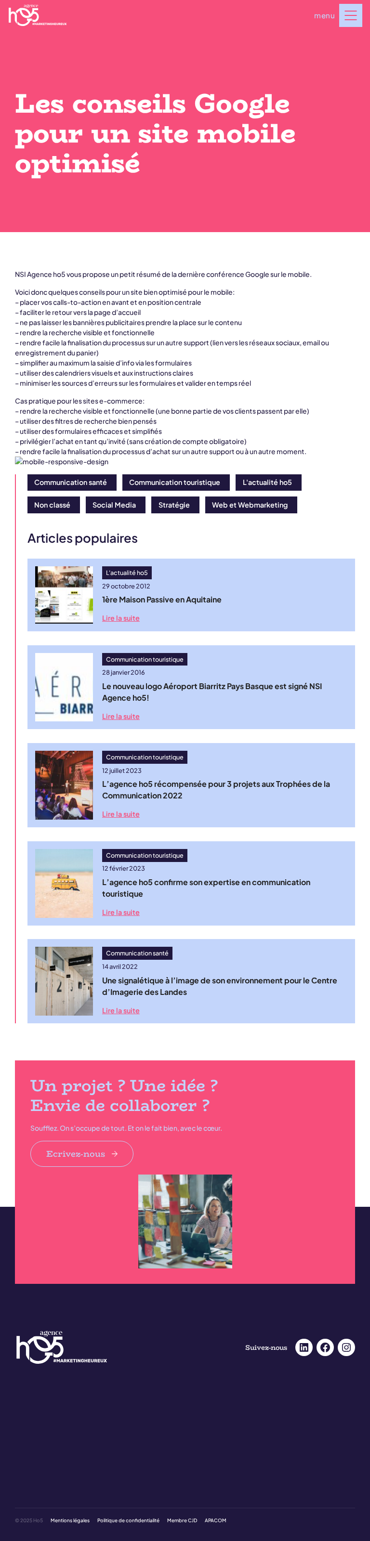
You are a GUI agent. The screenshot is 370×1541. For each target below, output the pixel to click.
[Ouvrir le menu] (350, 15)
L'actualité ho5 (267, 482)
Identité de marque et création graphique (245, 1461)
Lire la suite (121, 618)
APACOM (215, 1520)
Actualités (203, 1498)
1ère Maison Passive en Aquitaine (162, 599)
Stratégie (174, 504)
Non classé (52, 504)
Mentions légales (70, 1520)
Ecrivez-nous (76, 1153)
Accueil (25, 1400)
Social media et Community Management (72, 1449)
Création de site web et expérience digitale (247, 1449)
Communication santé (70, 482)
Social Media (114, 504)
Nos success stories (42, 1412)
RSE (20, 1511)
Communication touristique (174, 482)
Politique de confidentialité (128, 1520)
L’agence (27, 1498)
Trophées (27, 1425)
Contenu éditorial (39, 1461)
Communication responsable (229, 1412)
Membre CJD (182, 1520)
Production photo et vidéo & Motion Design (74, 1474)
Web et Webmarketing (250, 504)
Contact (200, 1511)
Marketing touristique (218, 1425)
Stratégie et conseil (215, 1474)
